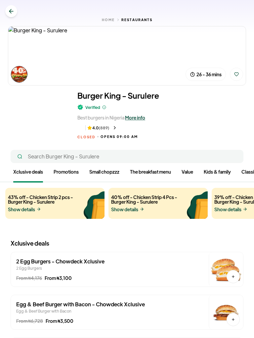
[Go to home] (11, 11)
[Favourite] (236, 74)
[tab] (28, 173)
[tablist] (127, 175)
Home (108, 19)
